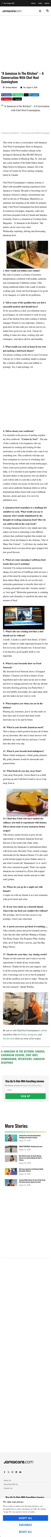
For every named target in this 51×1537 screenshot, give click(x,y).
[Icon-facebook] (4, 1472)
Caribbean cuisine (12, 1055)
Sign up (25, 1096)
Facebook (7, 1038)
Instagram (32, 1034)
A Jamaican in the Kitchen (17, 1051)
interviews (25, 1059)
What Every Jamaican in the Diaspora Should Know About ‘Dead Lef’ (31, 1170)
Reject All (25, 1532)
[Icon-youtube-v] (20, 1472)
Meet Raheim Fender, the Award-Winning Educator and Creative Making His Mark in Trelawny (30, 1158)
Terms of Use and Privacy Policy (32, 1085)
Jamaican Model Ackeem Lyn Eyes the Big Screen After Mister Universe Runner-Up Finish (32, 1181)
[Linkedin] (16, 1472)
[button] (40, 11)
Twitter (23, 1034)
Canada (39, 1051)
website (44, 1030)
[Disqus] (25, 1354)
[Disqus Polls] (25, 1290)
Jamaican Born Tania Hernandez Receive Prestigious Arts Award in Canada (30, 1136)
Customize (25, 1525)
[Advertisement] (25, 42)
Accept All (25, 1518)
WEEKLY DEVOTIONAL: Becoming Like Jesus (30, 1146)
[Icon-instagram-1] (12, 1472)
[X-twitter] (8, 1472)
